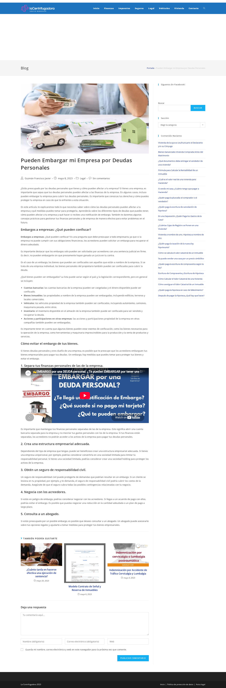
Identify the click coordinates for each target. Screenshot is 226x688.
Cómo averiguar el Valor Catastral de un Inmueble (181, 284)
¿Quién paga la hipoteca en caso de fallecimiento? (180, 290)
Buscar (161, 103)
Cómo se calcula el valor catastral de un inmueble (180, 252)
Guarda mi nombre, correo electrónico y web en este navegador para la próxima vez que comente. (76, 649)
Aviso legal (200, 684)
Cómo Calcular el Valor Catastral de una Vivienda (180, 278)
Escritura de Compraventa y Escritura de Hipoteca (181, 273)
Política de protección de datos (180, 684)
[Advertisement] (113, 37)
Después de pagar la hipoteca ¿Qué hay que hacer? (181, 295)
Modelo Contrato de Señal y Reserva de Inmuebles (85, 588)
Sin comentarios (101, 178)
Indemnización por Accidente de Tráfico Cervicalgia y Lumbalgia (128, 571)
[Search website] (204, 8)
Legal (82, 178)
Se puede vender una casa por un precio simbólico (181, 258)
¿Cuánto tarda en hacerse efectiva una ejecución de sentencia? (41, 573)
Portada (150, 68)
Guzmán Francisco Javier (38, 178)
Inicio (162, 684)
